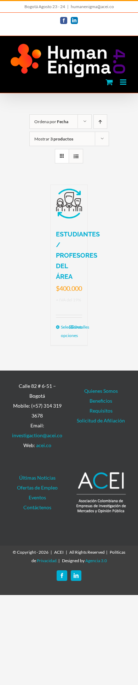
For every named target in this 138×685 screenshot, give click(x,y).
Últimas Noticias (37, 478)
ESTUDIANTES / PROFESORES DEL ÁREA (78, 255)
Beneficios (101, 401)
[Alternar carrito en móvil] (109, 82)
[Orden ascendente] (100, 121)
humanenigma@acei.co (92, 6)
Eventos (37, 497)
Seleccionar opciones (65, 331)
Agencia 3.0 (96, 560)
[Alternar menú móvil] (123, 82)
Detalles (78, 327)
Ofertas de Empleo (37, 488)
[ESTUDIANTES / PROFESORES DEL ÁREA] (69, 203)
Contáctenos (37, 507)
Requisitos (101, 411)
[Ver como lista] (76, 156)
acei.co (43, 445)
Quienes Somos (101, 391)
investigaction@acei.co (37, 435)
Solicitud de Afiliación (101, 420)
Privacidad (47, 560)
